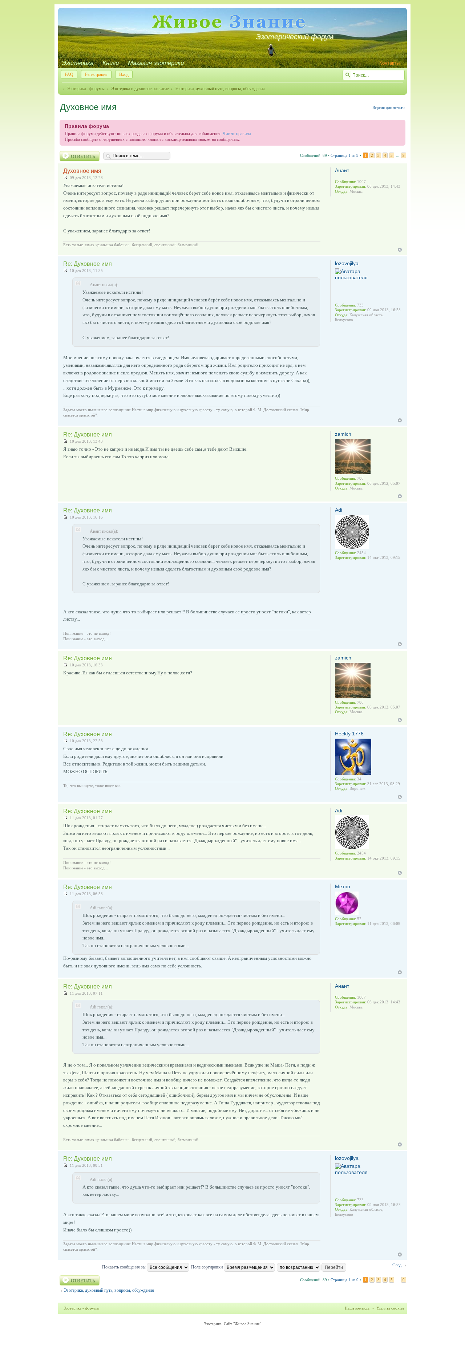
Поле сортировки (207, 1267)
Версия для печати (388, 107)
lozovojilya (347, 263)
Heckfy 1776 (349, 733)
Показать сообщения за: (124, 1267)
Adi (338, 510)
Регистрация (96, 74)
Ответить (83, 156)
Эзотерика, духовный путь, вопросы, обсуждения (220, 88)
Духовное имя (88, 107)
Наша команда (357, 1308)
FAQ (69, 74)
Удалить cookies (390, 1308)
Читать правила (237, 133)
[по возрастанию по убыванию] (312, 1267)
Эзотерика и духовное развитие (139, 88)
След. (397, 1264)
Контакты (389, 63)
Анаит (342, 170)
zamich (343, 434)
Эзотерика (77, 63)
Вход (124, 74)
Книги (110, 63)
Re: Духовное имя (87, 264)
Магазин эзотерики (156, 63)
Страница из (345, 155)
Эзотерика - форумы (86, 88)
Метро (342, 886)
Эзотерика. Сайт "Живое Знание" (232, 1324)
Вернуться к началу (400, 250)
